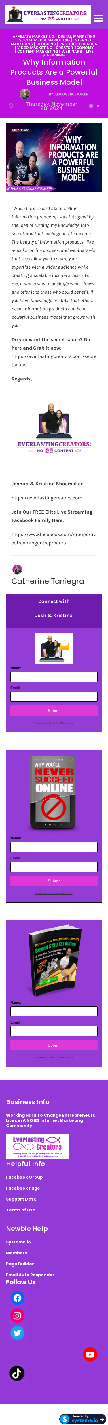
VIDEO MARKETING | (35, 47)
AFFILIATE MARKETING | (34, 36)
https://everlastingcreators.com (47, 498)
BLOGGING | (47, 43)
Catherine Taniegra (48, 581)
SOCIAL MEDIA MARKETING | (45, 40)
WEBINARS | (73, 51)
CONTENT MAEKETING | (38, 51)
